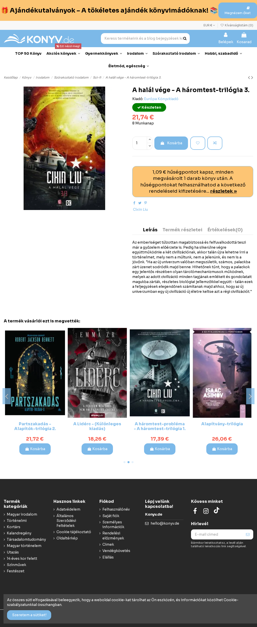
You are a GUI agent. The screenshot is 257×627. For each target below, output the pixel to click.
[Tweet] (140, 203)
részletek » (223, 191)
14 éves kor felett (22, 558)
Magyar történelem (24, 545)
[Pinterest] (145, 203)
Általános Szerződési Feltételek (66, 521)
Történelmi (17, 520)
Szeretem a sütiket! (29, 615)
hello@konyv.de (165, 523)
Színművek (16, 565)
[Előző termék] (249, 77)
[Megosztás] (134, 203)
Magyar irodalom (22, 514)
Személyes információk (113, 524)
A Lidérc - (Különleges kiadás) (35, 426)
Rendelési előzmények (113, 535)
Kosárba (174, 143)
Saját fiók (110, 516)
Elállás (108, 557)
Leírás (150, 230)
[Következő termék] (252, 77)
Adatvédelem (68, 509)
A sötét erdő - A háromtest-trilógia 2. (222, 426)
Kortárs (13, 527)
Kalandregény (19, 533)
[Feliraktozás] (247, 534)
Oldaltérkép (67, 538)
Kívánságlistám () (238, 25)
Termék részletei (182, 230)
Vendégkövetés (116, 550)
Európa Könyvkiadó (161, 99)
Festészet (15, 571)
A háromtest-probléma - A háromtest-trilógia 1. (97, 426)
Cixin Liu (140, 209)
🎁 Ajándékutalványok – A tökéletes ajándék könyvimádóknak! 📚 (109, 10)
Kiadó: (137, 99)
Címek (108, 544)
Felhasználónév (116, 509)
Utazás (13, 552)
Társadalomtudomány (26, 539)
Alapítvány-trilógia (159, 424)
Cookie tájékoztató (73, 532)
